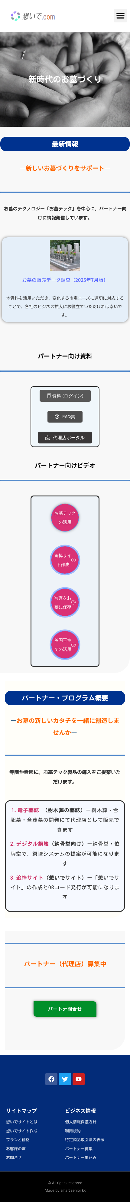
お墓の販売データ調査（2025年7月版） (65, 279)
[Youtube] (79, 1079)
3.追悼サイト (27, 877)
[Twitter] (65, 1079)
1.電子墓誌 (25, 810)
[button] (120, 15)
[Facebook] (51, 1079)
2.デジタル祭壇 (29, 843)
